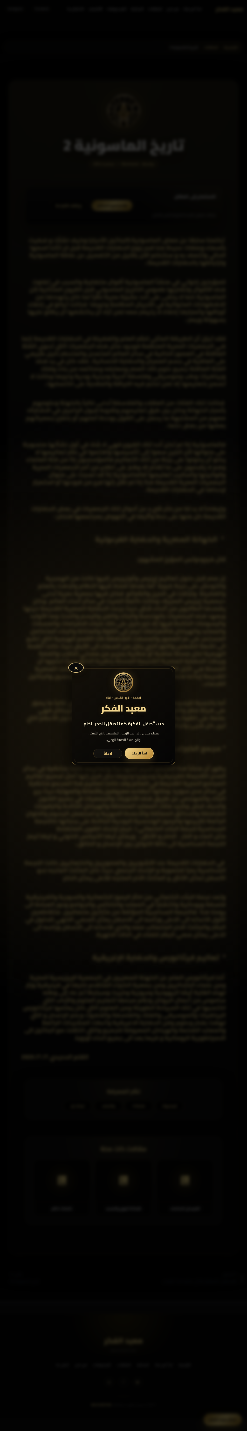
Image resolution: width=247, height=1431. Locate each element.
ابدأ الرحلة (139, 753)
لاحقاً (108, 753)
